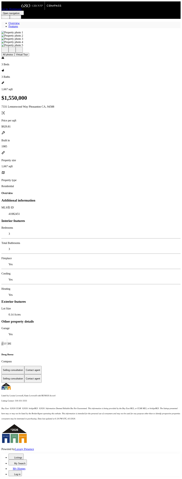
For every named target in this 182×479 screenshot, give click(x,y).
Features (13, 26)
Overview (14, 23)
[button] (91, 32)
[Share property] (19, 50)
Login (5, 17)
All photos (8, 54)
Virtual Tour (22, 54)
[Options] (5, 50)
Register (15, 17)
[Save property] (12, 50)
